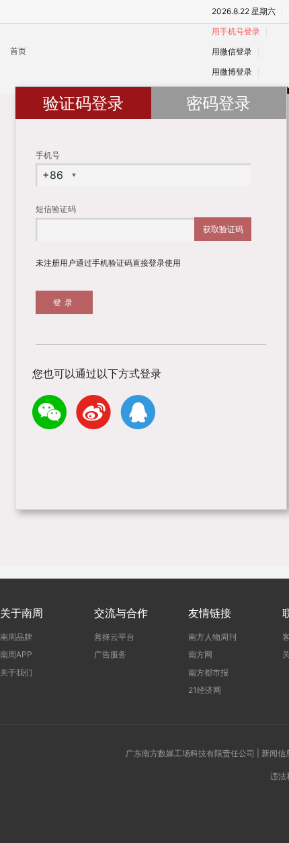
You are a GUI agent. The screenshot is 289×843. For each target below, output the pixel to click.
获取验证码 (223, 229)
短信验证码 (56, 209)
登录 (64, 302)
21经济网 (204, 690)
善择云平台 (114, 637)
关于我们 (16, 672)
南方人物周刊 (212, 637)
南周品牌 (16, 637)
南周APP (16, 654)
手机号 (48, 155)
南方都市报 (208, 672)
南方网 (200, 654)
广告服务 (110, 654)
